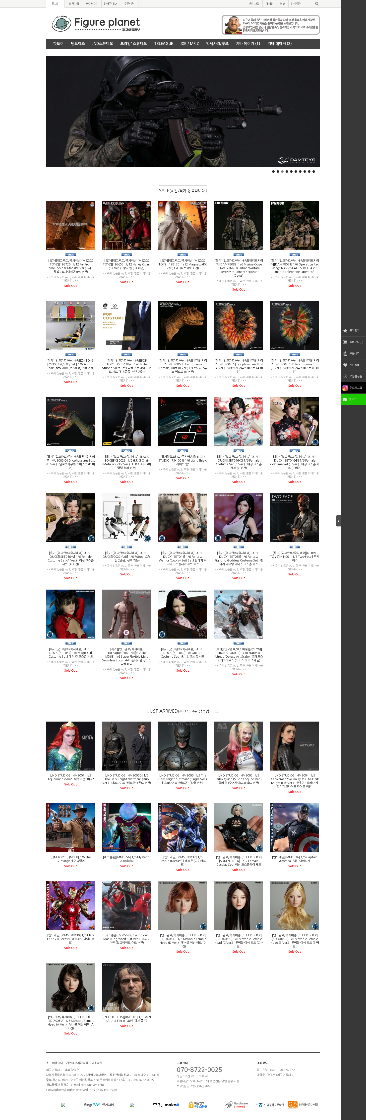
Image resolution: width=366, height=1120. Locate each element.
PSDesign (110, 1089)
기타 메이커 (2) (279, 43)
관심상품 (355, 365)
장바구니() (111, 3)
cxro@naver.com (92, 1084)
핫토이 (58, 43)
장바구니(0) (356, 342)
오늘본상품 (356, 376)
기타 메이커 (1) (248, 43)
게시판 (269, 3)
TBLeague (163, 43)
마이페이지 (92, 3)
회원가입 (74, 3)
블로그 (353, 399)
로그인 (55, 3)
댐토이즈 (78, 43)
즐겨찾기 (355, 330)
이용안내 (57, 1063)
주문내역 (355, 353)
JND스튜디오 (102, 43)
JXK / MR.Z (189, 43)
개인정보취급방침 (77, 1063)
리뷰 (282, 3)
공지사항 (254, 3)
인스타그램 (356, 388)
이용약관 (96, 1063)
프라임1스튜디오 (133, 43)
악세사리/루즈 (217, 43)
